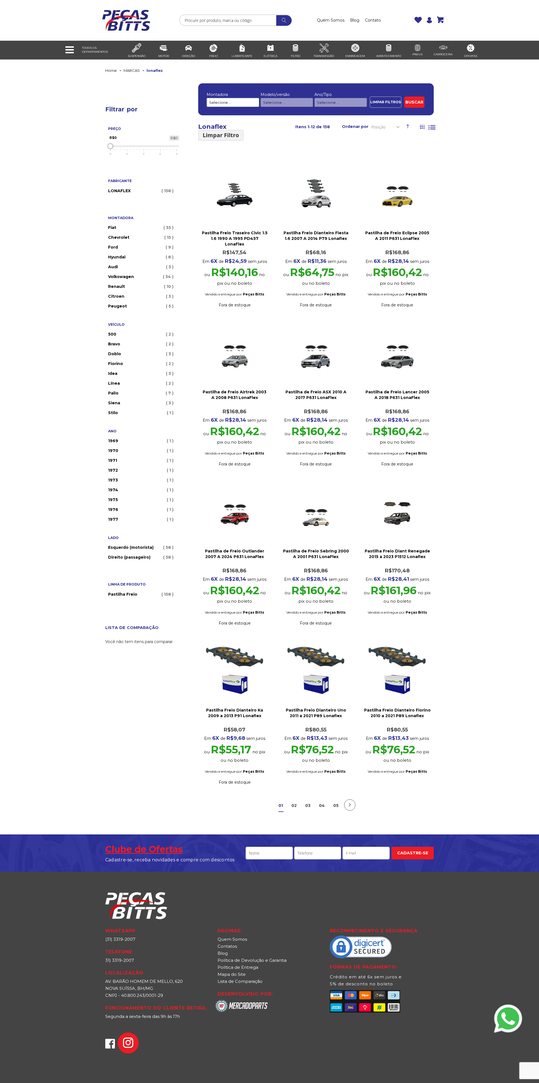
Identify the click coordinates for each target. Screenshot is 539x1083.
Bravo (140, 344)
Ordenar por (355, 126)
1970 (140, 450)
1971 (140, 460)
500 (140, 334)
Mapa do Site (232, 974)
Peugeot (140, 306)
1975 (140, 499)
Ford (140, 247)
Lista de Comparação (240, 981)
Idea (140, 373)
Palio (140, 393)
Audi (140, 266)
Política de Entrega (238, 967)
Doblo (140, 353)
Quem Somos (330, 20)
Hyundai (140, 257)
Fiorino (140, 363)
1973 (140, 480)
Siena (140, 402)
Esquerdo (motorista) (140, 547)
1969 (140, 440)
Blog (354, 20)
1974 (140, 489)
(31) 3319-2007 (120, 939)
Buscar (414, 102)
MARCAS (132, 70)
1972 (140, 470)
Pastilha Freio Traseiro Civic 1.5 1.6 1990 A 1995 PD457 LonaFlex (235, 238)
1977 (140, 519)
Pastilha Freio (140, 594)
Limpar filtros (385, 102)
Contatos (227, 946)
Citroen (140, 296)
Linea (140, 383)
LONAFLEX (140, 190)
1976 (140, 509)
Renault (140, 286)
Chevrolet (140, 237)
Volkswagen (140, 276)
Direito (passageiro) (140, 557)
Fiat (140, 227)
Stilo (140, 412)
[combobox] (235, 20)
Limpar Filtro (221, 135)
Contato (373, 20)
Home (111, 70)
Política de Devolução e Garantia (252, 960)
